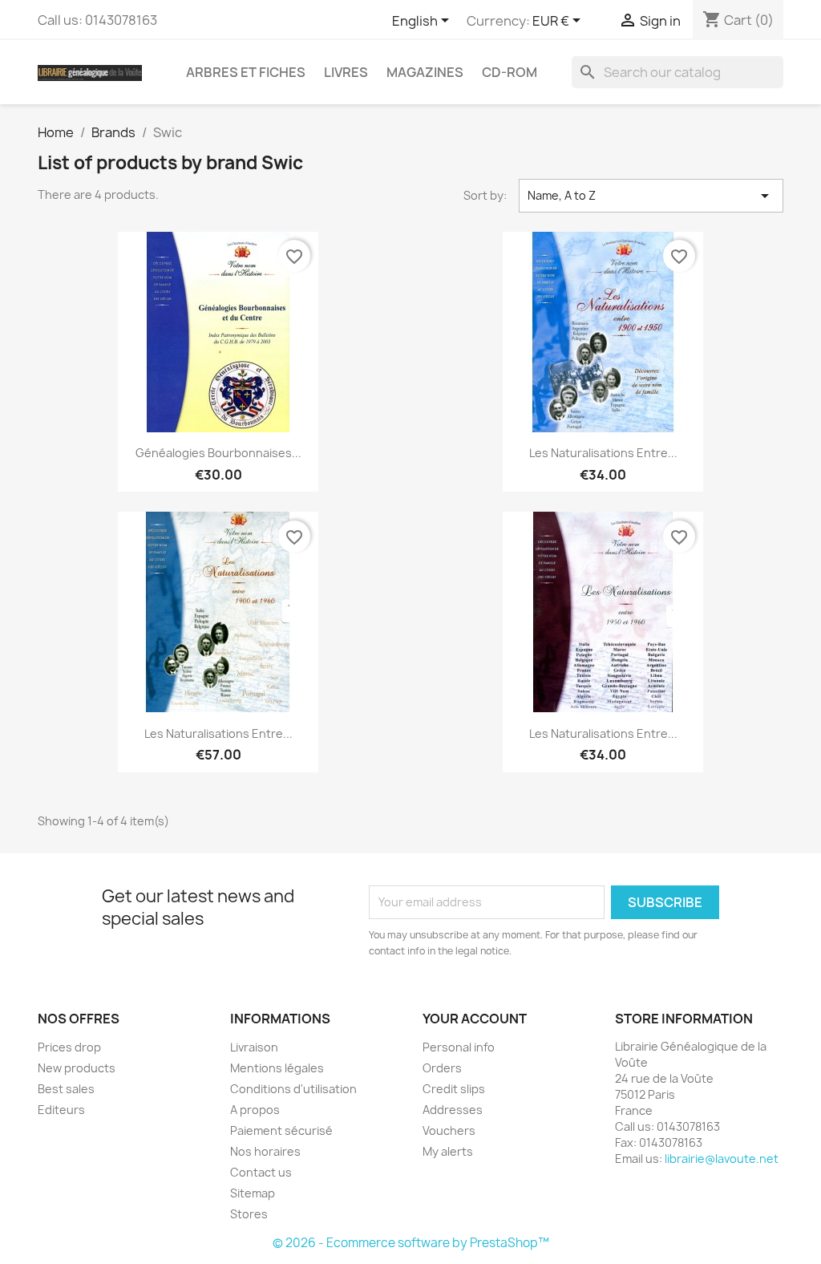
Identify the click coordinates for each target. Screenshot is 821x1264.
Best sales (66, 1088)
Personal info (459, 1047)
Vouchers (449, 1130)
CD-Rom (509, 72)
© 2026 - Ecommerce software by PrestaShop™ (411, 1242)
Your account (475, 1018)
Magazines (424, 72)
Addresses (453, 1109)
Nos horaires (265, 1151)
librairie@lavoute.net (722, 1158)
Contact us (261, 1172)
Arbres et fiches (245, 72)
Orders (442, 1068)
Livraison (254, 1047)
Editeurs (61, 1109)
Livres (346, 72)
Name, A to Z (651, 195)
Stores (249, 1213)
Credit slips (454, 1088)
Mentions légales (277, 1068)
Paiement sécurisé (281, 1130)
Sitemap (252, 1193)
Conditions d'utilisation (293, 1088)
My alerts (448, 1151)
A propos (255, 1109)
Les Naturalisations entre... (603, 452)
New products (76, 1068)
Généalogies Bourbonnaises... (218, 452)
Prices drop (69, 1047)
